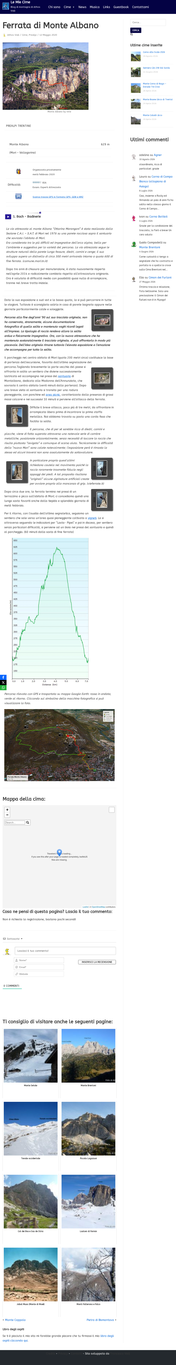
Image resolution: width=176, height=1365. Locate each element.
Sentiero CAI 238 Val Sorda (156, 68)
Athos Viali (13, 34)
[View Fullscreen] (111, 809)
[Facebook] (3, 677)
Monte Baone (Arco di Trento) (158, 99)
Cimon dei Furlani (160, 277)
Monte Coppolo (15, 1320)
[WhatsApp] (3, 687)
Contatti (76, 1353)
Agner (158, 155)
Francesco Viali (120, 1353)
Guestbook (121, 7)
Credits (50, 1353)
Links (106, 7)
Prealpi (33, 34)
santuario (64, 376)
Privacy (63, 1353)
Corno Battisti (158, 216)
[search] (15, 822)
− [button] (7, 815)
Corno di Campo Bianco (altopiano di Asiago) (156, 181)
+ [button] (7, 810)
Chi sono (54, 7)
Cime (67, 7)
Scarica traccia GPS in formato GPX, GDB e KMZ (58, 197)
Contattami (140, 7)
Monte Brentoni (149, 247)
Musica (95, 7)
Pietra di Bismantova (100, 1320)
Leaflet (85, 906)
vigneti (92, 518)
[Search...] (27, 822)
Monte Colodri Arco (152, 115)
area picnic (53, 394)
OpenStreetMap (98, 906)
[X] (3, 682)
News (82, 7)
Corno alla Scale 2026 (154, 52)
